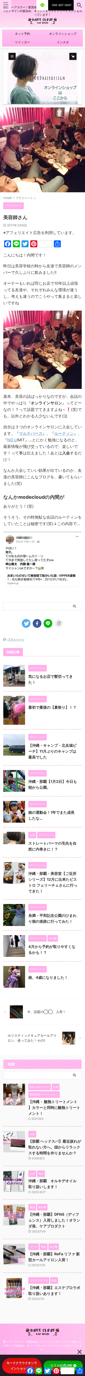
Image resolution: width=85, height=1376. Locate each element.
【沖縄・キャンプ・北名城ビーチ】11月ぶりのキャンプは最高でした (52, 751)
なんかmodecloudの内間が (34, 497)
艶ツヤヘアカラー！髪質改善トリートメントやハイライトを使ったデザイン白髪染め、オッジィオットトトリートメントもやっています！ (42, 1345)
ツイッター (22, 42)
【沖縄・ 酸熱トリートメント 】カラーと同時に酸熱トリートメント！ (54, 1108)
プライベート (15, 639)
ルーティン (64, 433)
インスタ (63, 42)
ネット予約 (22, 33)
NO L (12, 440)
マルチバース (30, 433)
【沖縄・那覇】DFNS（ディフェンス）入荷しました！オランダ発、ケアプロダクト (54, 1220)
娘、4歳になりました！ (48, 977)
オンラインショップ (62, 33)
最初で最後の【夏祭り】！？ (52, 707)
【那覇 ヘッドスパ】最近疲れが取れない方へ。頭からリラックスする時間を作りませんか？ (54, 1147)
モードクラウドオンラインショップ (22, 1365)
